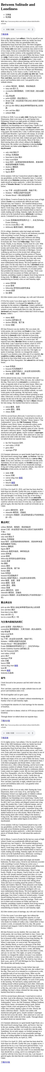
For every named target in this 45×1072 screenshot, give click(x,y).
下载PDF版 (5, 721)
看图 (21, 478)
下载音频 (4, 34)
